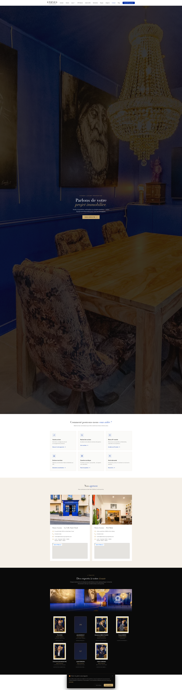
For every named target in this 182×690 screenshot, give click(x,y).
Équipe (101, 2)
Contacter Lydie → (80, 667)
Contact (114, 2)
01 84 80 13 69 (58, 534)
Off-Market (80, 2)
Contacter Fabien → (101, 667)
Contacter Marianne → (101, 640)
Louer (72, 2)
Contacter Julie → (80, 640)
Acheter (61, 2)
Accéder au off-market (113, 447)
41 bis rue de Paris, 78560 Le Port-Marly (106, 531)
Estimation (95, 2)
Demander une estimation (58, 467)
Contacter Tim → (59, 640)
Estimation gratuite (128, 2)
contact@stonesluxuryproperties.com (63, 536)
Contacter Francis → (122, 640)
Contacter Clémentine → (59, 667)
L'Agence (108, 2)
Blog (119, 2)
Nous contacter (90, 217)
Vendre (67, 2)
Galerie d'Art (88, 2)
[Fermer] (112, 676)
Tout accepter (108, 685)
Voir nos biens (83, 445)
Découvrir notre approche (58, 447)
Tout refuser (98, 685)
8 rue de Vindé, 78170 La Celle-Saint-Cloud (64, 531)
